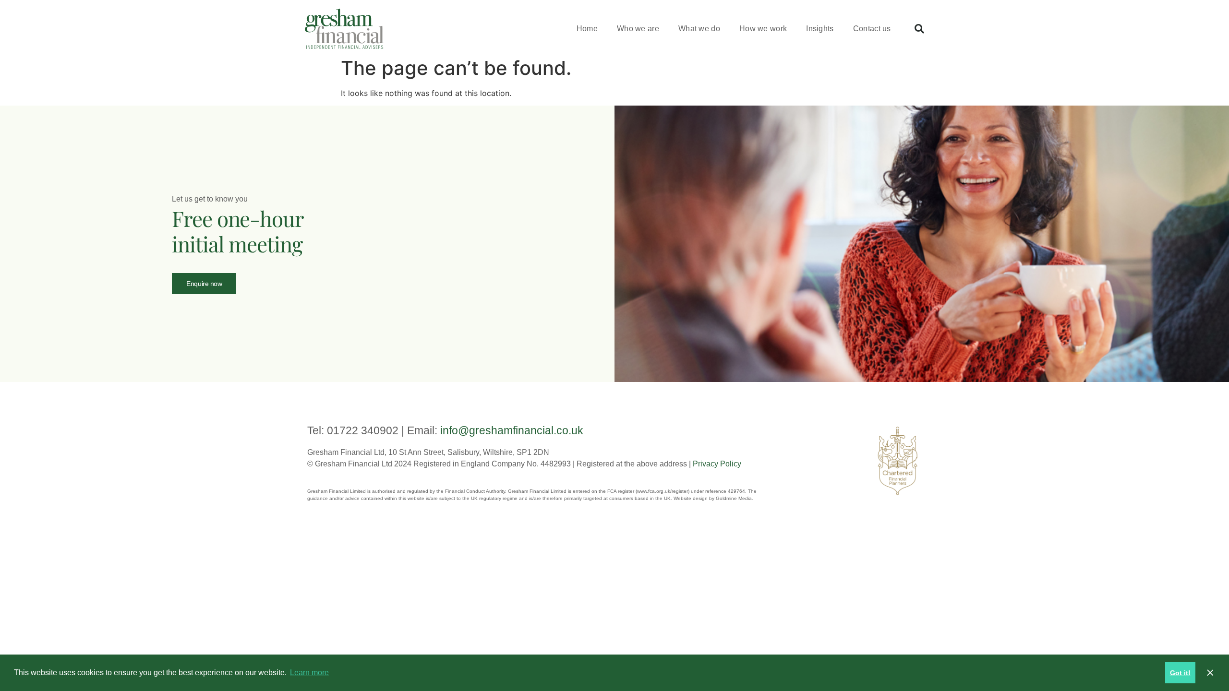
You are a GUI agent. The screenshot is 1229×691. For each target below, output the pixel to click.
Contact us (872, 28)
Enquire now (204, 283)
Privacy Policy (717, 464)
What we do (699, 28)
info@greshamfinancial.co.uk (511, 430)
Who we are (638, 28)
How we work (763, 28)
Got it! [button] (1180, 673)
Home (587, 28)
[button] (919, 28)
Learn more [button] (309, 672)
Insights (819, 28)
